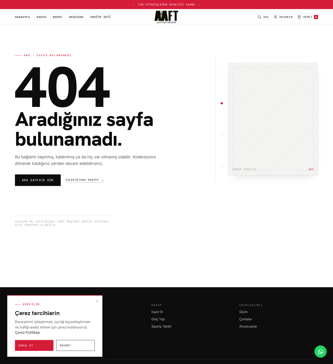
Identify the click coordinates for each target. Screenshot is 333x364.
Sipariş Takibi (161, 326)
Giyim (243, 312)
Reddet (65, 345)
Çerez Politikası (27, 332)
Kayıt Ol (157, 312)
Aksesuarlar (248, 326)
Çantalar (245, 319)
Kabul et (26, 345)
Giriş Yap (158, 319)
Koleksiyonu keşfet (85, 180)
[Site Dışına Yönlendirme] (320, 351)
